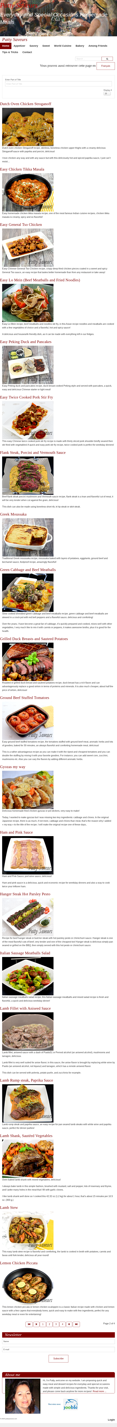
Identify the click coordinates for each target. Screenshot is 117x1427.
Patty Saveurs (14, 39)
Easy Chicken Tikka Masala (22, 169)
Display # (108, 90)
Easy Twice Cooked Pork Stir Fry (26, 397)
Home (5, 45)
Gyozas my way (12, 767)
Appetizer (19, 45)
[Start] (29, 1324)
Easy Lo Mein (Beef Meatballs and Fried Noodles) (40, 280)
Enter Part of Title (13, 79)
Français (105, 66)
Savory (34, 45)
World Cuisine (62, 45)
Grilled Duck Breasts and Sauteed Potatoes (34, 639)
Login (111, 1419)
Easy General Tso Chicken (21, 224)
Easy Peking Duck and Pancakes (26, 342)
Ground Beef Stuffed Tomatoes (24, 698)
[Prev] (36, 1324)
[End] (76, 1324)
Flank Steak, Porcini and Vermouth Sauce (33, 452)
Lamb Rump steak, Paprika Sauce (26, 1080)
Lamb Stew (9, 1207)
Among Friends (97, 45)
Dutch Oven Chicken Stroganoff (25, 104)
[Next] (69, 1324)
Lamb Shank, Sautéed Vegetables (26, 1136)
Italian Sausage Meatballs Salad (25, 953)
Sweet (46, 45)
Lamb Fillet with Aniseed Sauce (25, 1008)
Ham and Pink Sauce (16, 832)
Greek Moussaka (13, 514)
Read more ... (99, 1391)
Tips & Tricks (10, 52)
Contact (27, 52)
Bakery (80, 45)
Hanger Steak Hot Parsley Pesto (25, 894)
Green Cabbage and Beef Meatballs (28, 570)
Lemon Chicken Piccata (19, 1263)
